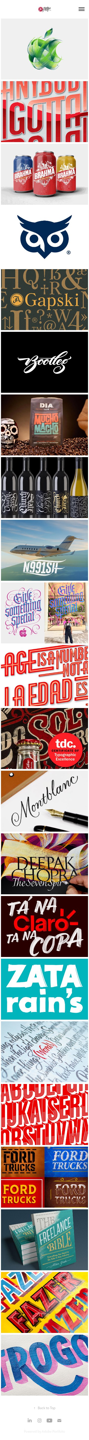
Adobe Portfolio (53, 1431)
